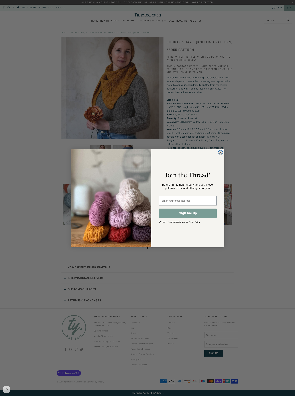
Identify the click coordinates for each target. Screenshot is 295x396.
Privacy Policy (194, 222)
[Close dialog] (220, 152)
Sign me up (188, 213)
